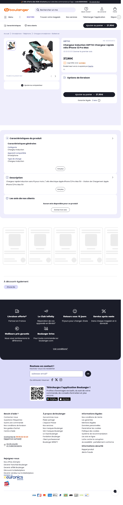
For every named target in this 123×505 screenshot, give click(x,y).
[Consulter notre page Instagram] (60, 380)
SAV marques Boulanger (53, 431)
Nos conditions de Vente (92, 417)
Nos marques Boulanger (53, 428)
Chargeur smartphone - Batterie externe (48, 34)
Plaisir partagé (49, 420)
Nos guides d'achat (12, 428)
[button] (119, 17)
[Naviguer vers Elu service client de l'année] (21, 484)
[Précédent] (51, 76)
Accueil (6, 34)
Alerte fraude (87, 452)
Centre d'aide (9, 431)
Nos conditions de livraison (15, 425)
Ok (88, 374)
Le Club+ (82, 63)
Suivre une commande (13, 422)
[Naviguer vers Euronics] (21, 477)
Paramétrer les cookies (91, 428)
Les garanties (87, 420)
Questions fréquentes (13, 420)
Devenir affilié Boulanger (14, 467)
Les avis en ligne (88, 436)
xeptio (90, 66)
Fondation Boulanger (51, 436)
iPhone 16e (11, 287)
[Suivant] (55, 76)
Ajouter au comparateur (33, 85)
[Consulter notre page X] (56, 380)
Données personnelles (91, 425)
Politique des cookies (90, 431)
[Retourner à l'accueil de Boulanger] (16, 10)
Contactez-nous (11, 417)
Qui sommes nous (50, 417)
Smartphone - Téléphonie (21, 34)
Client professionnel (51, 439)
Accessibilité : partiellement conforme (98, 442)
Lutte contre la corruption (92, 439)
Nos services (48, 425)
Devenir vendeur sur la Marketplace (19, 473)
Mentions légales (89, 422)
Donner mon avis (60, 210)
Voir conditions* (60, 348)
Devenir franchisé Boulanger (16, 464)
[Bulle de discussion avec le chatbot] (115, 491)
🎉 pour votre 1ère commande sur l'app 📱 (60, 2)
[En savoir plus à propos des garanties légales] (99, 100)
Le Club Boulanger (50, 434)
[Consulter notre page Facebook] (52, 380)
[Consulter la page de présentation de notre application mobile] (52, 399)
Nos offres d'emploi (12, 462)
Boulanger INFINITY (50, 442)
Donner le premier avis (82, 52)
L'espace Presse (49, 422)
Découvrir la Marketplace (14, 470)
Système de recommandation (94, 434)
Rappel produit (88, 449)
